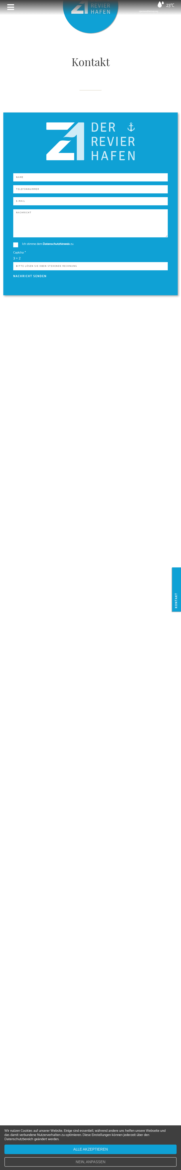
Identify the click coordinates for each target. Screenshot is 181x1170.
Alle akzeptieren (90, 1149)
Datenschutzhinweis (56, 244)
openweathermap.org (148, 11)
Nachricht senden (30, 276)
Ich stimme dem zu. (48, 244)
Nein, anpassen (91, 1162)
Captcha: (19, 252)
